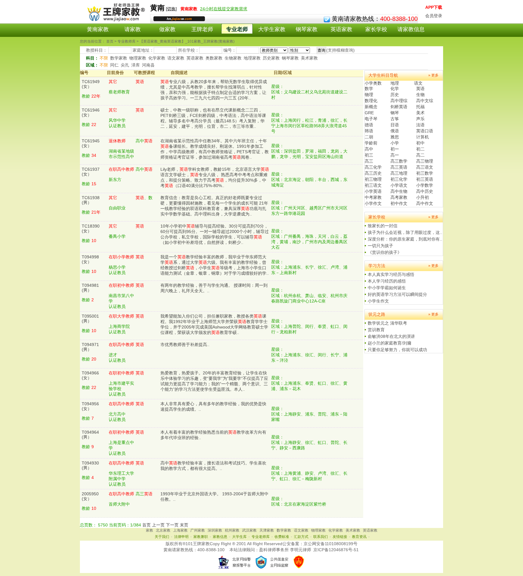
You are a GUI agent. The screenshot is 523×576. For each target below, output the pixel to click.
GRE (369, 112)
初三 (369, 155)
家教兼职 (200, 537)
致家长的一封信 (382, 225)
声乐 (420, 118)
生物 (420, 94)
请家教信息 (411, 29)
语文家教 (175, 58)
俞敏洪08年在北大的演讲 (391, 336)
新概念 (371, 106)
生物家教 (233, 58)
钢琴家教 (306, 29)
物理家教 (137, 58)
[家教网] (114, 20)
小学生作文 (378, 301)
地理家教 (252, 58)
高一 (394, 155)
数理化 (371, 100)
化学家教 (156, 58)
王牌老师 (202, 29)
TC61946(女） (91, 112)
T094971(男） (90, 347)
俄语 (394, 130)
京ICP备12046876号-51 (336, 549)
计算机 (422, 136)
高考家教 (398, 197)
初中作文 (398, 203)
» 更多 (433, 75)
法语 (420, 124)
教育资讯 (359, 537)
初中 (420, 143)
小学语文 (398, 185)
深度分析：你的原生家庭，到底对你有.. (405, 239)
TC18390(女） (91, 228)
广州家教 (197, 530)
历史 (394, 94)
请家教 (132, 29)
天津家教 (266, 530)
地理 (394, 83)
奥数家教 (214, 58)
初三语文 (373, 185)
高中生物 (398, 191)
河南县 (148, 65)
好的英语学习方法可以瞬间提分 (397, 294)
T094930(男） (90, 465)
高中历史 (424, 191)
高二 (420, 155)
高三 (369, 161)
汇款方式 (301, 537)
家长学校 (376, 29)
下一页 (172, 525)
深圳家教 (215, 530)
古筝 (394, 118)
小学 (394, 143)
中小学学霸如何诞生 (387, 287)
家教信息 (220, 537)
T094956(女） (90, 406)
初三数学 (424, 173)
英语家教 (341, 29)
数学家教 (118, 58)
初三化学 (398, 179)
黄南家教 (98, 29)
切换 (171, 8)
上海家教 (180, 530)
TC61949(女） (91, 84)
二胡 (369, 136)
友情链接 (340, 537)
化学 (394, 88)
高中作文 (424, 203)
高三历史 (373, 173)
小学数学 (424, 185)
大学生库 (239, 537)
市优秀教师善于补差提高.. (184, 344)
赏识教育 (376, 329)
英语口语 (424, 130)
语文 (418, 83)
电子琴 (371, 118)
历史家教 (271, 58)
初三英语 (424, 179)
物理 (369, 94)
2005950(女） (90, 496)
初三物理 (373, 179)
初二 (420, 149)
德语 (369, 124)
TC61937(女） (91, 171)
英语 (420, 88)
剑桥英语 (398, 106)
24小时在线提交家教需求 (223, 8)
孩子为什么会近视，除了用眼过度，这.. (405, 232)
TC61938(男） (91, 200)
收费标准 (282, 537)
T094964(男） (90, 434)
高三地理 (398, 173)
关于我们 (162, 537)
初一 (394, 149)
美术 (420, 112)
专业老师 (237, 29)
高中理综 (398, 100)
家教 (149, 530)
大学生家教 (271, 29)
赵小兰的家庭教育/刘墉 (389, 343)
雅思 (394, 136)
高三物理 (424, 161)
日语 (394, 124)
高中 (369, 149)
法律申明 (181, 537)
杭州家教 (232, 530)
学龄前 (371, 143)
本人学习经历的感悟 (387, 281)
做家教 (167, 29)
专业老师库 (261, 537)
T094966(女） (90, 375)
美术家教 (309, 58)
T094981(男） (90, 288)
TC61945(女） (91, 143)
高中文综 (424, 100)
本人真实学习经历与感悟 (391, 274)
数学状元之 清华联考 (387, 323)
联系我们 (320, 537)
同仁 (114, 65)
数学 (369, 88)
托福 (420, 106)
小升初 (422, 197)
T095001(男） (90, 318)
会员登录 (433, 15)
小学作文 (373, 203)
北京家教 (163, 530)
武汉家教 (249, 530)
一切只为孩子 (380, 245)
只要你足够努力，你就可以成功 (397, 349)
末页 (184, 525)
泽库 (135, 65)
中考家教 (373, 197)
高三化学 (373, 167)
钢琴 (394, 112)
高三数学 (398, 161)
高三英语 (398, 167)
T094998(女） (90, 259)
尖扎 (125, 65)
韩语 (369, 130)
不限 (104, 58)
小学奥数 (373, 83)
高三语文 (424, 167)
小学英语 (373, 191)
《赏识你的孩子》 (385, 252)
